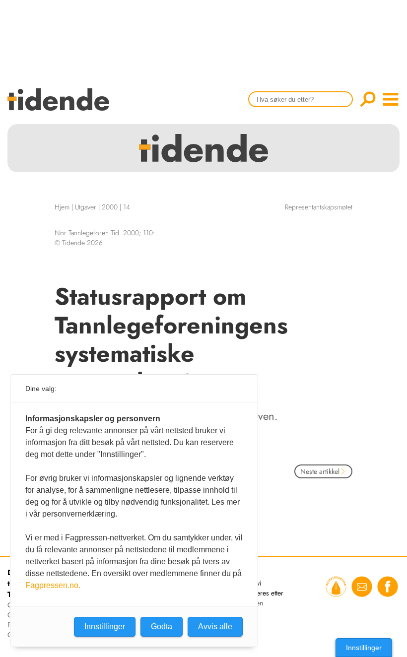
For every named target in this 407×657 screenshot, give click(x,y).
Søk (368, 99)
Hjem (62, 207)
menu (391, 99)
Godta (161, 626)
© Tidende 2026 (79, 243)
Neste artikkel (319, 471)
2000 (110, 207)
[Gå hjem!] (60, 106)
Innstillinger (364, 648)
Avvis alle (215, 626)
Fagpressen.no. (52, 585)
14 (126, 207)
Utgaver (85, 207)
